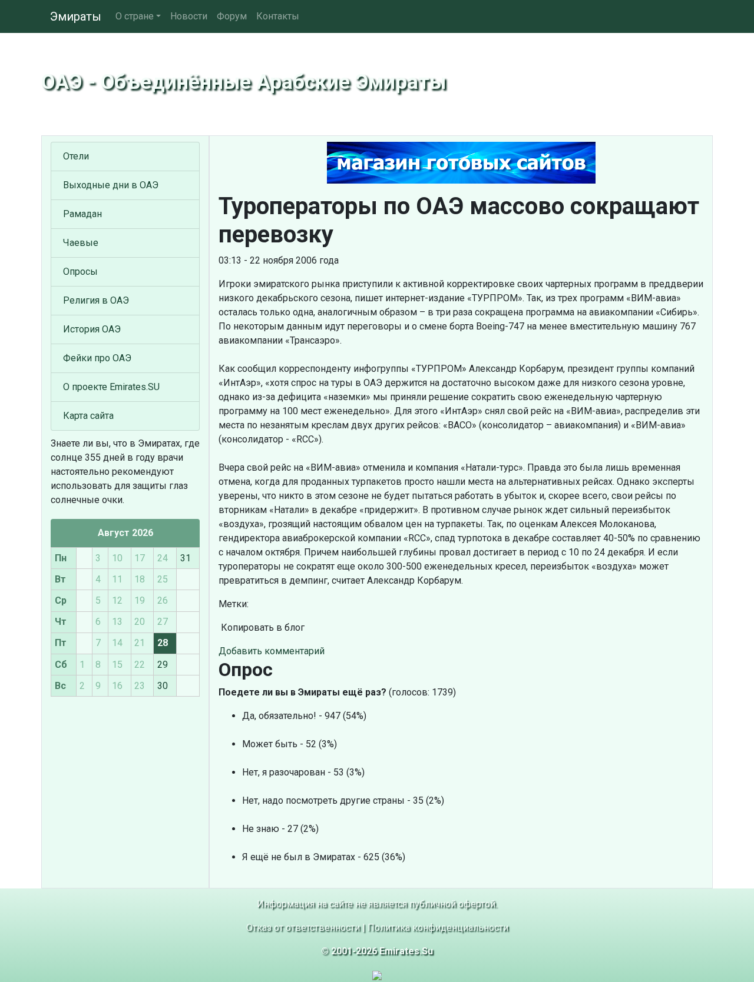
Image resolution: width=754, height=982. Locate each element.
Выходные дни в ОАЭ (110, 185)
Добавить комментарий (272, 651)
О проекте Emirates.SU (111, 386)
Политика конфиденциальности (438, 927)
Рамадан (82, 213)
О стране (134, 16)
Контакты (277, 16)
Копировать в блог (262, 627)
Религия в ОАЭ (96, 300)
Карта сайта (88, 415)
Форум (232, 16)
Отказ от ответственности (303, 927)
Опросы (80, 271)
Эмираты (75, 16)
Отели (76, 156)
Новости (188, 16)
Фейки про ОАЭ (97, 358)
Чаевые (80, 242)
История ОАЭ (92, 329)
